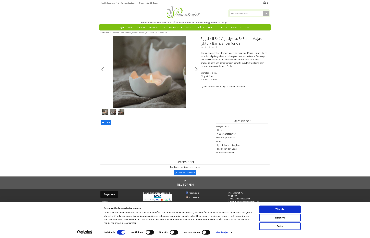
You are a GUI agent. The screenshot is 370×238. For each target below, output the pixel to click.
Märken (234, 27)
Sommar (141, 27)
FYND (247, 27)
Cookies (104, 201)
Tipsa (107, 122)
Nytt (122, 27)
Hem (188, 27)
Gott (222, 27)
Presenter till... (155, 27)
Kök (199, 27)
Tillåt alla (279, 209)
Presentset (174, 27)
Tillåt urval (280, 217)
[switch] (150, 232)
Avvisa (280, 226)
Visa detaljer (222, 232)
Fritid (210, 27)
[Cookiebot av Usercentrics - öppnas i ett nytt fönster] (84, 232)
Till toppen (185, 184)
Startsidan (104, 32)
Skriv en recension (186, 172)
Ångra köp (109, 194)
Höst (130, 27)
